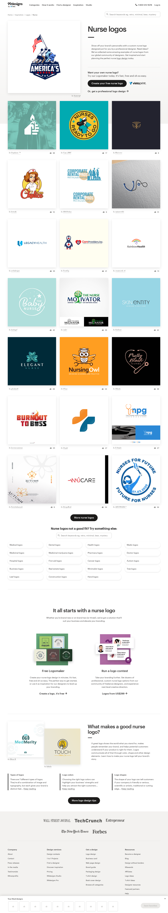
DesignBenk (67, 507)
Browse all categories (94, 885)
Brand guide (91, 867)
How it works (48, 5)
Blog (127, 858)
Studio (89, 5)
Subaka (49, 766)
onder (65, 330)
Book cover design (93, 880)
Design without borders (134, 863)
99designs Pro (53, 880)
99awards (129, 867)
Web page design (93, 863)
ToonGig (66, 270)
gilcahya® (14, 389)
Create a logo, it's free (51, 693)
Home (10, 15)
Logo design (91, 854)
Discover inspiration (55, 867)
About (10, 854)
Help (127, 893)
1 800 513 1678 (145, 5)
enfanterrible (119, 211)
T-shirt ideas (130, 880)
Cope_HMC (67, 152)
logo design (122, 58)
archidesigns (15, 270)
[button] (165, 899)
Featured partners (132, 889)
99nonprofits (13, 876)
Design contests (53, 854)
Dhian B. (13, 759)
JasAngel (14, 330)
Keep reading (30, 789)
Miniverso (118, 152)
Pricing (50, 872)
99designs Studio (54, 876)
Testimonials (13, 872)
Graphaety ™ (16, 152)
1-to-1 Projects (52, 858)
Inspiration (78, 5)
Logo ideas (129, 876)
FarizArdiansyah (17, 507)
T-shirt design (91, 876)
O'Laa (65, 389)
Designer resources (133, 885)
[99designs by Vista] (15, 4)
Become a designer (133, 854)
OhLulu (118, 389)
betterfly (14, 211)
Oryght (65, 448)
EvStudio (118, 448)
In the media (13, 867)
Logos (28, 15)
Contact (11, 858)
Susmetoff (77, 95)
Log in (157, 5)
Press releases (13, 863)
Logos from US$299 (113, 693)
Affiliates (128, 872)
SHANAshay (67, 211)
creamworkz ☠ (120, 270)
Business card (91, 858)
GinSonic (118, 330)
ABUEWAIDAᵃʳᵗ (121, 507)
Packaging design (93, 872)
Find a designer (64, 5)
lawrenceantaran (17, 448)
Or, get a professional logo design (107, 91)
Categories (34, 5)
